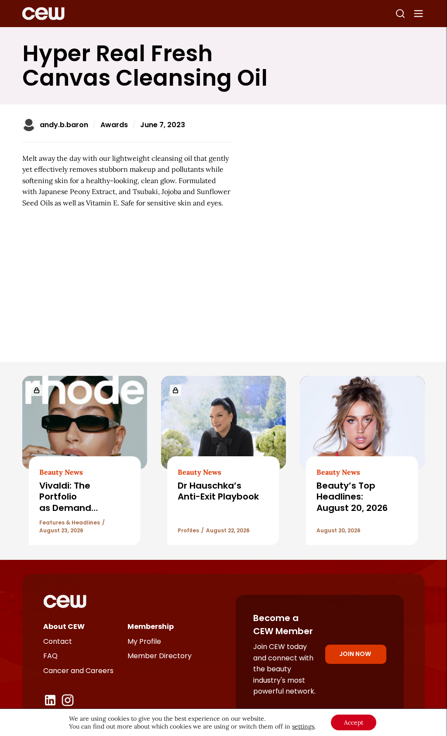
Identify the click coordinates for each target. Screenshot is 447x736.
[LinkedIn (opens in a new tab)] (50, 700)
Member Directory (159, 656)
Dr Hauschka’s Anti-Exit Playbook (218, 491)
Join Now (355, 653)
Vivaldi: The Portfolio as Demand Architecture (67, 502)
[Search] (400, 13)
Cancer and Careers (78, 671)
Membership (150, 626)
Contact (57, 641)
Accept (353, 722)
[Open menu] (419, 13)
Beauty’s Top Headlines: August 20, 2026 (353, 496)
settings (303, 726)
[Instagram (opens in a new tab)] (68, 700)
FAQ (50, 656)
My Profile (144, 641)
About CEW (64, 626)
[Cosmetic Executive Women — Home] (43, 13)
